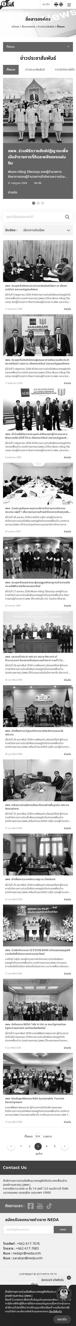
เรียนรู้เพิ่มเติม (55, 1311)
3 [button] (42, 203)
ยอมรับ (62, 1319)
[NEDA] (21, 4)
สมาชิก (46, 4)
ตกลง (63, 1229)
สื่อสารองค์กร (28, 27)
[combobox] (38, 47)
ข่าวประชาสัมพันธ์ (45, 27)
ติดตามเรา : (15, 1206)
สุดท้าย (38, 1154)
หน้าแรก (15, 27)
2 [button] (38, 203)
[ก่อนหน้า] (11, 1146)
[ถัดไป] (65, 1146)
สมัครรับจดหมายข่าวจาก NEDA (32, 1220)
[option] (10, 70)
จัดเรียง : (11, 230)
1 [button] (33, 203)
